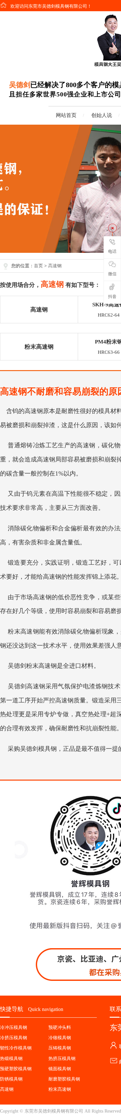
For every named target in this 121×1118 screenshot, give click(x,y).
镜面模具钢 (59, 1068)
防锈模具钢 (11, 1079)
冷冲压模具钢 (13, 1027)
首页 (38, 265)
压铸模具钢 (59, 1048)
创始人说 (101, 115)
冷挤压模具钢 (13, 1037)
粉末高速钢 (39, 347)
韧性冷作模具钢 (16, 1048)
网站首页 (66, 115)
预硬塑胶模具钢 (16, 1068)
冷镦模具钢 (59, 1037)
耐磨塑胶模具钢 (64, 1079)
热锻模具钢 (11, 1058)
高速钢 (55, 265)
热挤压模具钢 (62, 1058)
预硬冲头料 (59, 1027)
